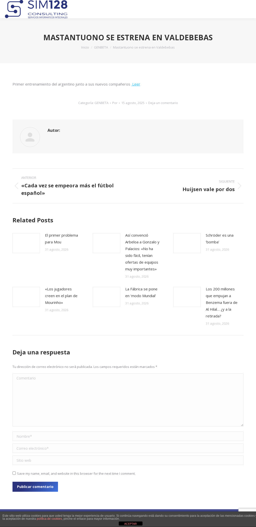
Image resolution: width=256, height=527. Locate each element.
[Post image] (26, 243)
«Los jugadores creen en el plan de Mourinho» (61, 295)
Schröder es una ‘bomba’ (220, 238)
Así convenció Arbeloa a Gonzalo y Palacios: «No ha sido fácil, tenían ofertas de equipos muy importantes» (142, 252)
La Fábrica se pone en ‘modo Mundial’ (141, 292)
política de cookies (49, 518)
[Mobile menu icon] (247, 9)
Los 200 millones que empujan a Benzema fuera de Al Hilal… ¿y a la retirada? (222, 302)
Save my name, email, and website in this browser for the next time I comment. (76, 473)
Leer (135, 84)
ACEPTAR (130, 523)
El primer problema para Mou (61, 238)
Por (115, 103)
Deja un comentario (163, 103)
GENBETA (101, 103)
